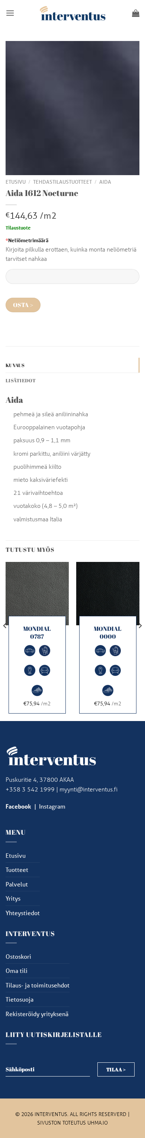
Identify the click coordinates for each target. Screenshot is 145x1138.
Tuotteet (17, 869)
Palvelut (17, 884)
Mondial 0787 (37, 633)
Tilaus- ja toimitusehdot (38, 985)
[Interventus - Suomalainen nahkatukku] (72, 12)
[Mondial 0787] (37, 593)
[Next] (140, 640)
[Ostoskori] (135, 13)
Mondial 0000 (108, 633)
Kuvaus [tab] (15, 365)
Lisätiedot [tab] (21, 380)
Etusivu (16, 181)
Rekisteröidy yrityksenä (37, 1014)
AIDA (105, 181)
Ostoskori (18, 956)
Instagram (52, 806)
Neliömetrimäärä (27, 240)
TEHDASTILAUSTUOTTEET (62, 181)
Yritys (13, 898)
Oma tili (17, 970)
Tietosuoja (19, 999)
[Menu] (10, 13)
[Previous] (5, 640)
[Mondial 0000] (107, 593)
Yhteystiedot (23, 913)
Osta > (23, 305)
